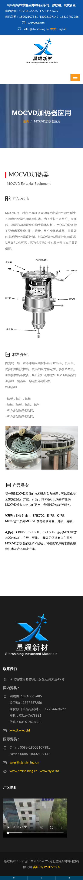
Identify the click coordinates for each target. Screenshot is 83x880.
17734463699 (49, 11)
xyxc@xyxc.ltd (35, 23)
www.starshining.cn (23, 771)
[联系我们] (69, 878)
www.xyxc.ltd (49, 771)
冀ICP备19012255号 (46, 867)
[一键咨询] (41, 878)
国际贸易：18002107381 (21, 17)
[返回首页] (13, 878)
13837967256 (69, 17)
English (62, 29)
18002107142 (49, 17)
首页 (26, 121)
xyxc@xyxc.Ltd (20, 730)
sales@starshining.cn (36, 29)
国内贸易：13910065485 (21, 11)
